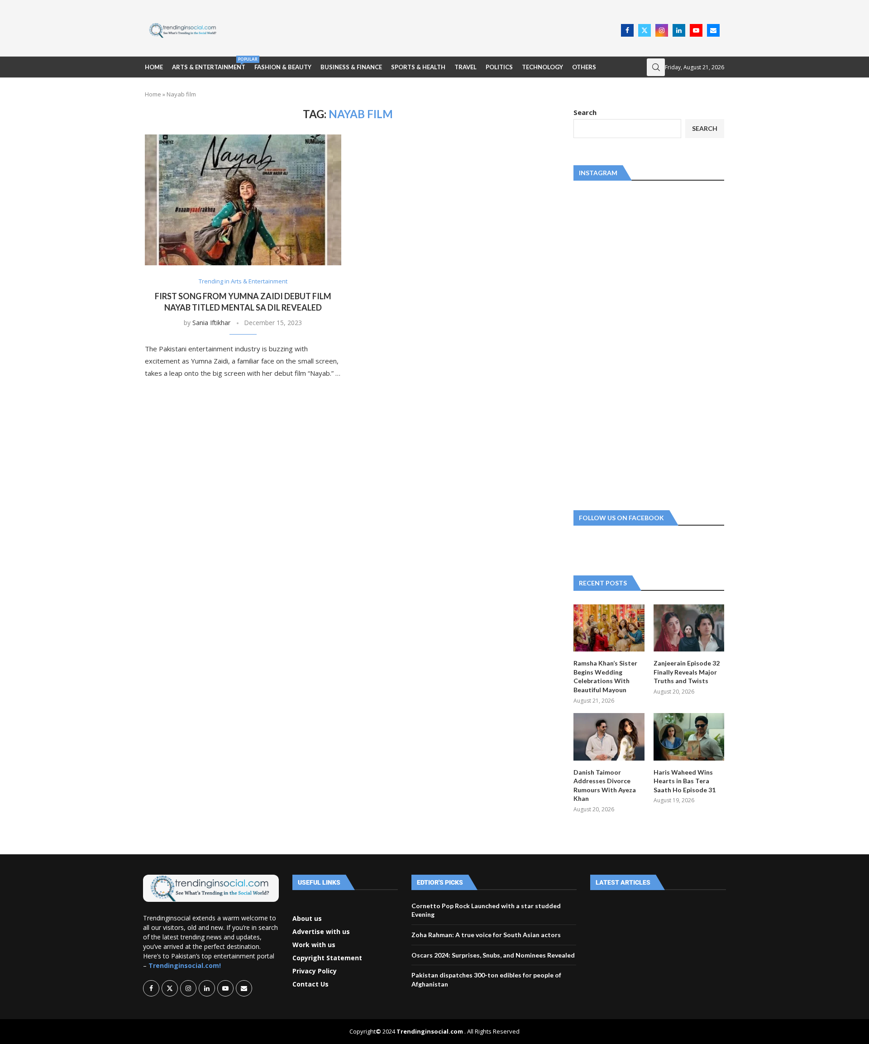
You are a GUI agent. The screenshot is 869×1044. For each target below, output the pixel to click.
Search (585, 112)
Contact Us (310, 984)
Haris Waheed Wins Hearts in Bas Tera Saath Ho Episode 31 (685, 781)
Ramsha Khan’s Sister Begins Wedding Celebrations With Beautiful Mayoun (605, 676)
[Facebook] (627, 30)
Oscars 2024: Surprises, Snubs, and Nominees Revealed (493, 955)
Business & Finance (351, 67)
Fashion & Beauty (282, 67)
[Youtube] (696, 30)
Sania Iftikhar (211, 322)
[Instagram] (661, 30)
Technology (542, 67)
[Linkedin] (679, 30)
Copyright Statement (327, 958)
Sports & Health (418, 67)
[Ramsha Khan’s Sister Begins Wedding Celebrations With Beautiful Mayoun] (608, 627)
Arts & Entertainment (208, 64)
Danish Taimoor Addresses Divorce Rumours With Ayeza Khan (604, 785)
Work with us (313, 945)
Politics (499, 67)
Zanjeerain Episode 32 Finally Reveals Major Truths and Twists (687, 672)
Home (154, 67)
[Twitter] (644, 30)
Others (584, 67)
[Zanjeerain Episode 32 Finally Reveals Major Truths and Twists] (689, 627)
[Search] (656, 67)
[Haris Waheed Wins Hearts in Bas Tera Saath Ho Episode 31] (689, 736)
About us (307, 918)
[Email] (713, 30)
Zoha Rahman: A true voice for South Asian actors (486, 935)
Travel (465, 67)
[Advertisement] (421, 29)
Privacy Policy (314, 971)
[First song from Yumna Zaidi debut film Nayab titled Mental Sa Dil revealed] (243, 199)
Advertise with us (321, 932)
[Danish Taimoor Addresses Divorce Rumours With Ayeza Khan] (608, 736)
